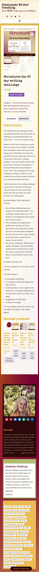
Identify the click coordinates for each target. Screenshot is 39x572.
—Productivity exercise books (24, 29)
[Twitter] (15, 16)
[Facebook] (10, 16)
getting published (10, 524)
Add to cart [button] (16, 353)
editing (16, 520)
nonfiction (8, 542)
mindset (15, 531)
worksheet (22, 111)
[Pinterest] (19, 16)
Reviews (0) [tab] (23, 118)
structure (7, 111)
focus (28, 106)
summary (14, 556)
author (7, 510)
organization (13, 109)
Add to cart (16, 95)
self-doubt (17, 549)
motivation (24, 531)
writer (7, 559)
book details (9, 517)
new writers (21, 538)
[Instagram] (6, 16)
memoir (7, 531)
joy (21, 528)
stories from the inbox (12, 552)
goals (6, 109)
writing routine (18, 563)
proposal (19, 545)
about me (17, 453)
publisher (8, 549)
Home (5, 29)
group (21, 524)
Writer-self (27, 559)
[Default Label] (19, 419)
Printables (11, 29)
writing (7, 563)
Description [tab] (11, 118)
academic (8, 506)
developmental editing (16, 106)
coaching (8, 520)
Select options (9, 360)
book (14, 510)
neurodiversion (10, 538)
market (27, 528)
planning (27, 542)
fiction (23, 520)
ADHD (21, 506)
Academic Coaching (16, 467)
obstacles (18, 542)
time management (25, 556)
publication (28, 545)
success (14, 111)
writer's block (16, 559)
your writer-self (10, 566)
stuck (7, 556)
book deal (20, 513)
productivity (23, 109)
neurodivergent (10, 535)
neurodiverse (22, 535)
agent (27, 506)
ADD (15, 506)
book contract (9, 513)
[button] (19, 21)
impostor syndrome (11, 528)
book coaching (23, 510)
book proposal (20, 517)
